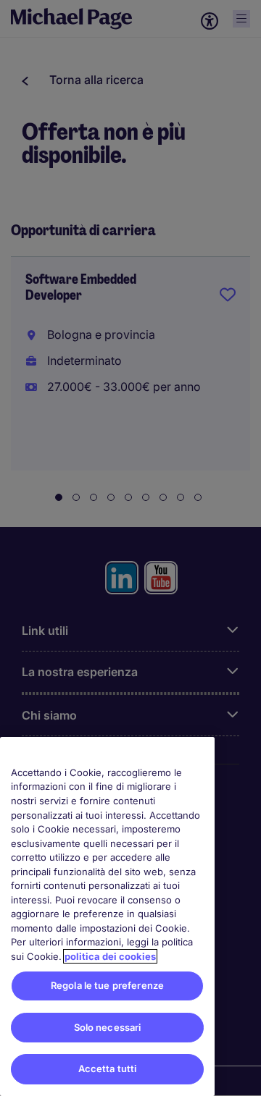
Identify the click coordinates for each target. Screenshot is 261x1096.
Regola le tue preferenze (107, 985)
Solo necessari (107, 1027)
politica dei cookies (110, 956)
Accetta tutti (107, 1068)
